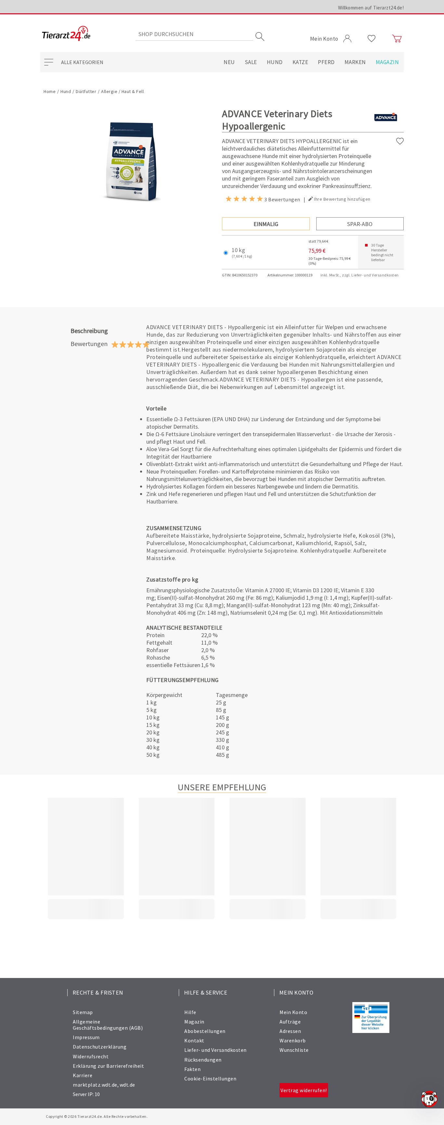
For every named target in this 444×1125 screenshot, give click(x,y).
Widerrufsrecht (91, 1056)
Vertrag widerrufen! (304, 1090)
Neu (229, 62)
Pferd (326, 62)
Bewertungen (89, 344)
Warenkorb (293, 1040)
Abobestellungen (205, 1031)
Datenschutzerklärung (99, 1046)
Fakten (192, 1069)
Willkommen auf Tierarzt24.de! (371, 8)
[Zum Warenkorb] (397, 39)
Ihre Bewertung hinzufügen (342, 199)
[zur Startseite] (66, 34)
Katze (300, 62)
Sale (251, 62)
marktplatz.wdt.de (95, 1084)
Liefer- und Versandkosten (215, 1050)
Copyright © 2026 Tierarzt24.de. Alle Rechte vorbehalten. (97, 1116)
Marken (355, 62)
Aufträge (290, 1021)
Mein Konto (293, 1012)
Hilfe (190, 1012)
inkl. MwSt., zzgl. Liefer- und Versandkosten (359, 275)
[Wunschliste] (372, 39)
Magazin (387, 62)
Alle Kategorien (82, 62)
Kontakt (194, 1040)
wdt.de (127, 1084)
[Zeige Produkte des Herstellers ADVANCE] (385, 127)
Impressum (86, 1037)
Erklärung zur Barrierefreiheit (108, 1066)
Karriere (82, 1075)
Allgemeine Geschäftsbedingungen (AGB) (108, 1024)
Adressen (290, 1031)
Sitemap (83, 1012)
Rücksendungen (203, 1059)
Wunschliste (294, 1050)
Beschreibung (89, 331)
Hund (275, 62)
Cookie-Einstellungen (210, 1078)
